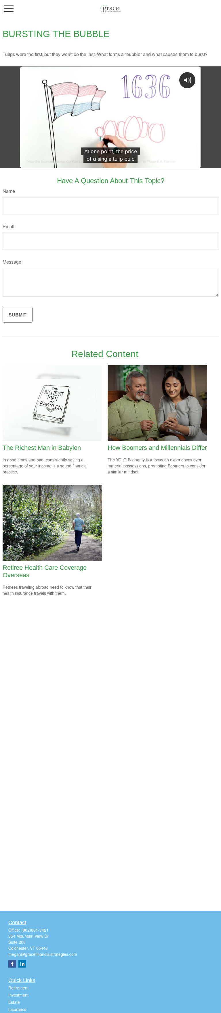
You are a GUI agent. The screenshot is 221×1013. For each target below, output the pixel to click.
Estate (14, 1002)
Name (9, 191)
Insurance (17, 1009)
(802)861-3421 (35, 930)
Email (8, 226)
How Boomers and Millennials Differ (157, 447)
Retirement (18, 988)
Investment (18, 995)
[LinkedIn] (22, 964)
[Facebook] (12, 964)
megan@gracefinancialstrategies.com (42, 954)
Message (12, 261)
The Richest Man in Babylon (42, 447)
